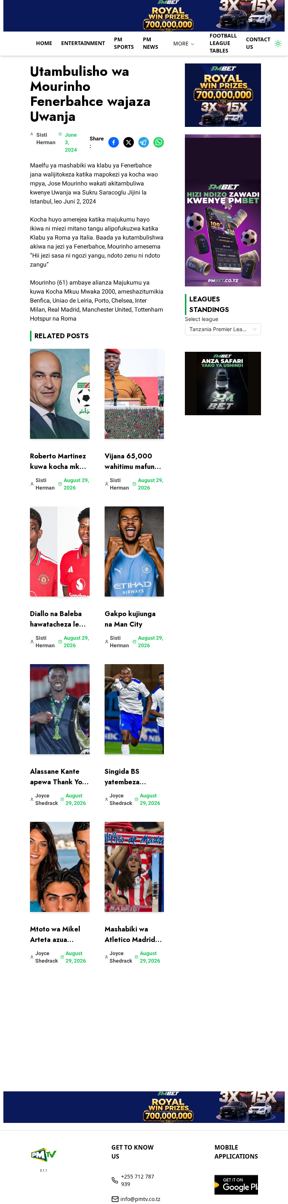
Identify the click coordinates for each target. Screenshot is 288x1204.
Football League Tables (223, 43)
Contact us (258, 43)
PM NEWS (150, 43)
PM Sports (124, 43)
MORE (181, 43)
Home (44, 43)
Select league (201, 319)
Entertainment (83, 43)
